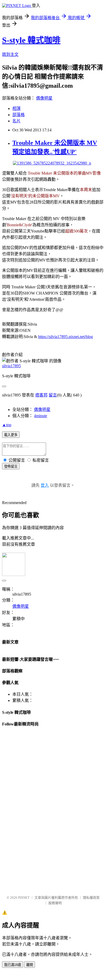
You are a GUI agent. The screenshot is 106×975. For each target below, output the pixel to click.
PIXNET (24, 897)
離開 (29, 965)
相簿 (16, 108)
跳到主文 (10, 54)
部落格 (18, 115)
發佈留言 (10, 466)
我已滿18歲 (12, 965)
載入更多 (10, 435)
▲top (6, 425)
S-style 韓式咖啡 (31, 40)
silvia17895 (11, 366)
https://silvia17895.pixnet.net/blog (65, 336)
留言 (53, 395)
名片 (16, 121)
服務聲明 (55, 903)
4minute (40, 416)
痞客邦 (41, 395)
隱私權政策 (91, 897)
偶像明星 (44, 98)
